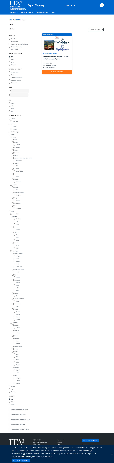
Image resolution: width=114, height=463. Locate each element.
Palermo (18, 383)
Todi (17, 248)
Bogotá (14, 126)
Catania (18, 380)
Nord (12, 108)
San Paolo (15, 121)
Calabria (16, 335)
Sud (12, 111)
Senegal (16, 163)
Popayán (15, 129)
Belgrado (18, 208)
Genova (18, 277)
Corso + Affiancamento (16, 77)
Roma (17, 224)
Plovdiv (18, 200)
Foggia (17, 359)
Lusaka (16, 150)
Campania (16, 338)
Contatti (60, 442)
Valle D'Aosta (17, 304)
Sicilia (15, 375)
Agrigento (18, 378)
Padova (18, 311)
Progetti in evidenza (42, 12)
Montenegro (17, 203)
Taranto (18, 364)
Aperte (12, 404)
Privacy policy (26, 460)
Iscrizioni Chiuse (57, 72)
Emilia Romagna (15, 131)
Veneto (16, 309)
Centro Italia (17, 20)
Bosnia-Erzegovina (19, 192)
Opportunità (14, 82)
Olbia (17, 372)
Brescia (18, 282)
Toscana (16, 232)
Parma (17, 258)
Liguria (16, 274)
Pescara (18, 327)
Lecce (17, 362)
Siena (17, 240)
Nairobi (16, 155)
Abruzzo (16, 325)
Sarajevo (18, 195)
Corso (12, 74)
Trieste (17, 272)
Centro (12, 103)
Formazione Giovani (18, 424)
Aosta (17, 306)
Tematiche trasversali (16, 46)
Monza (17, 290)
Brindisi (18, 356)
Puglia (16, 351)
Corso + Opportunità (16, 80)
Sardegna (16, 367)
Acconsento (16, 460)
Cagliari (18, 370)
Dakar (17, 165)
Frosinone (18, 218)
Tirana (17, 189)
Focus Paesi (14, 38)
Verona (18, 317)
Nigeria (13, 386)
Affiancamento (14, 72)
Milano (18, 287)
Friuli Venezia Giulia (19, 269)
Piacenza (18, 261)
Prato (17, 237)
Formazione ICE (61, 440)
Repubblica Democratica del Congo (23, 158)
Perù (12, 389)
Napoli (17, 340)
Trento (17, 301)
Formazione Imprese (18, 414)
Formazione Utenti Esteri (20, 429)
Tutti (12, 399)
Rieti (17, 221)
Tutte (12, 56)
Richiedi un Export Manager (90, 441)
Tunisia (16, 174)
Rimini (17, 264)
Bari (17, 354)
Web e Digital (14, 49)
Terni (17, 245)
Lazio (15, 216)
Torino (17, 295)
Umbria (16, 243)
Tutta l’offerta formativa (19, 409)
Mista (12, 59)
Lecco (17, 285)
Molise (16, 349)
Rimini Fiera (19, 266)
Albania (16, 187)
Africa (14, 137)
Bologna (18, 256)
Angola (16, 142)
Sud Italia (15, 322)
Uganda (16, 179)
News (53, 12)
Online (12, 62)
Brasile (13, 118)
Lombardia (17, 280)
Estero (12, 134)
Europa (14, 184)
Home (10, 20)
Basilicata (16, 330)
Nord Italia (15, 251)
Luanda (18, 144)
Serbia (16, 205)
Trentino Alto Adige (19, 298)
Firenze (18, 234)
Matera (18, 332)
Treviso (18, 314)
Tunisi (17, 176)
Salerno (18, 343)
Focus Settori (14, 41)
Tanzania (16, 168)
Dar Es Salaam (19, 171)
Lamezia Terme (18, 346)
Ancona (18, 229)
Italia (12, 105)
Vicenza (18, 319)
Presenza (13, 64)
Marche (16, 227)
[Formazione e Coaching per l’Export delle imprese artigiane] (57, 43)
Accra (15, 139)
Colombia (13, 124)
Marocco (16, 152)
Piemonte (16, 293)
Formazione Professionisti (20, 419)
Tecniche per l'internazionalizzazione (20, 44)
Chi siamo (13, 12)
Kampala (18, 181)
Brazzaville (17, 147)
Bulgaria (16, 197)
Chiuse (13, 401)
